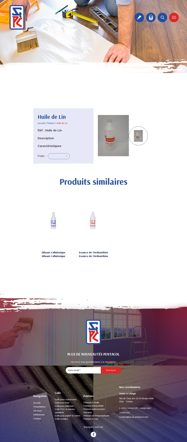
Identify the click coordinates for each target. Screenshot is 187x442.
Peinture (50, 123)
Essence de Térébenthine (93, 252)
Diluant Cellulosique (53, 252)
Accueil (41, 123)
